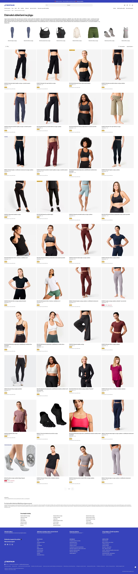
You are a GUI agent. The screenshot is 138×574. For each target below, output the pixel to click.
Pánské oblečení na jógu (25, 515)
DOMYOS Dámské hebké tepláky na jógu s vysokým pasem (17, 83)
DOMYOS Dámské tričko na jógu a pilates (111, 257)
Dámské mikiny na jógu (77, 40)
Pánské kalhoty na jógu (57, 515)
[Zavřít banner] (133, 1)
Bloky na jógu (55, 523)
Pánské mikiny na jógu (90, 517)
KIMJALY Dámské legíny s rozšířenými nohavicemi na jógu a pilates (18, 169)
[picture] (20, 65)
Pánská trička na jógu (90, 515)
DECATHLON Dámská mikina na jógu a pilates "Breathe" (81, 388)
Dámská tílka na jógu (126, 40)
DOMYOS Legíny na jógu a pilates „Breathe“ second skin (114, 301)
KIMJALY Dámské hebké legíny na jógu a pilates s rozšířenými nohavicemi (118, 433)
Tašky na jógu (88, 522)
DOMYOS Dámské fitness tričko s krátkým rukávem (48, 478)
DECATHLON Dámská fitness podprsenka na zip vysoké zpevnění (116, 214)
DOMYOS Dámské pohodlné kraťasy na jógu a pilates (113, 83)
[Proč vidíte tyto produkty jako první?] (118, 46)
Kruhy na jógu (56, 522)
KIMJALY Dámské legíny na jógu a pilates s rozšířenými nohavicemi (83, 301)
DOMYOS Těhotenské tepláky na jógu (12, 214)
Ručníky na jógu (23, 523)
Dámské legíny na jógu (12, 40)
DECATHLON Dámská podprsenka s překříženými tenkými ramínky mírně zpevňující (85, 434)
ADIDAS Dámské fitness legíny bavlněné (13, 388)
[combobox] (130, 46)
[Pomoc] (127, 5)
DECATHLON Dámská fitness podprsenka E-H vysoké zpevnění (82, 126)
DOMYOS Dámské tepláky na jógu (76, 344)
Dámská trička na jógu (61, 40)
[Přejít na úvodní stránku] (9, 5)
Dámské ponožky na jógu (109, 40)
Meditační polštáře (57, 525)
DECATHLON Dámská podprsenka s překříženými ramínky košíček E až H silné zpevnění (52, 389)
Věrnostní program (129, 8)
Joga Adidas (88, 520)
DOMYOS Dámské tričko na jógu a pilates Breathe (15, 301)
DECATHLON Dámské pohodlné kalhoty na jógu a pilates (49, 126)
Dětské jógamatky (89, 523)
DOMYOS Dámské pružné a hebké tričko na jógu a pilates (81, 478)
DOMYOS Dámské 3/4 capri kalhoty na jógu (46, 83)
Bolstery (22, 525)
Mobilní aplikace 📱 (120, 8)
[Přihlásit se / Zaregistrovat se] (130, 5)
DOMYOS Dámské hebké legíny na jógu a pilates (79, 257)
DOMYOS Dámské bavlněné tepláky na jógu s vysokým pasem (17, 126)
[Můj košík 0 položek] (132, 5)
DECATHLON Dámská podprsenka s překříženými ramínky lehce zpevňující (83, 170)
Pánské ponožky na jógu (58, 520)
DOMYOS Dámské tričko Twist (10, 433)
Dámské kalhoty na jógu (28, 40)
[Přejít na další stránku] (72, 489)
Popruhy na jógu (23, 522)
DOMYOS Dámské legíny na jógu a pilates (111, 169)
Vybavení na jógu (23, 517)
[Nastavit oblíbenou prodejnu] (124, 5)
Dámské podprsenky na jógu (44, 40)
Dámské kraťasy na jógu (93, 40)
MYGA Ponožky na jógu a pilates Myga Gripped (14, 478)
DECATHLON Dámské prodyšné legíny (45, 214)
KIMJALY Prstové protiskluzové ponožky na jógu (47, 433)
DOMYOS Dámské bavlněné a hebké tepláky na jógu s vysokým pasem (52, 169)
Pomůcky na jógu (56, 517)
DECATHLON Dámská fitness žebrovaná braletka (80, 83)
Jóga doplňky (23, 520)
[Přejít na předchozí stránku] (65, 489)
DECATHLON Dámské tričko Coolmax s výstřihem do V (16, 257)
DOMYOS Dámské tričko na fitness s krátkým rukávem (113, 388)
